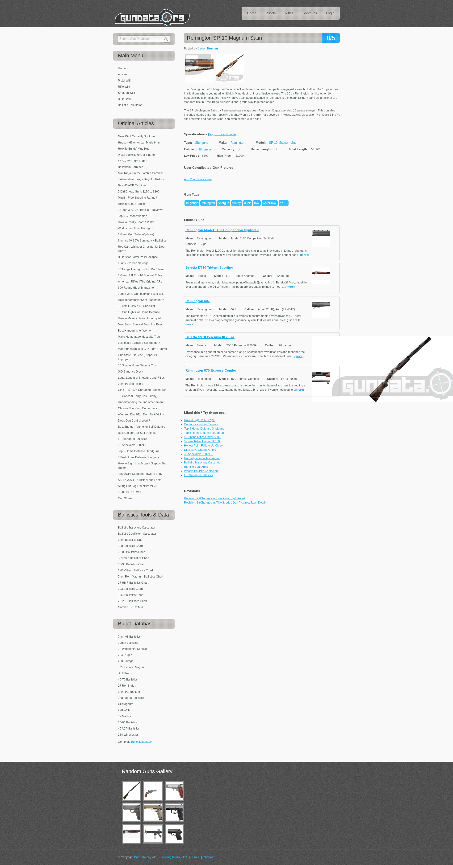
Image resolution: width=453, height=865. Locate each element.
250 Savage (126, 661)
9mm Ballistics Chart (131, 539)
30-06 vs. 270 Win (129, 492)
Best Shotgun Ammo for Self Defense (141, 426)
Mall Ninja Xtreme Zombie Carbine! (140, 173)
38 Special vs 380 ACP (198, 454)
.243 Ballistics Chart (130, 595)
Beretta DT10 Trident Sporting (209, 267)
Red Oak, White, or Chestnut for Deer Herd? (141, 249)
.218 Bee (124, 673)
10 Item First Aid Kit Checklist (136, 306)
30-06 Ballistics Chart (131, 552)
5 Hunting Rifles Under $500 (202, 437)
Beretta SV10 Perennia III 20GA (210, 337)
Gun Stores (125, 498)
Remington (238, 142)
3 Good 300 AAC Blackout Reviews (140, 210)
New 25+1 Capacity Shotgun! (136, 136)
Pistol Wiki (124, 80)
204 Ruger (125, 655)
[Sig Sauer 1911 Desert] (154, 823)
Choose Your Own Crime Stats (137, 408)
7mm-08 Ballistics (129, 636)
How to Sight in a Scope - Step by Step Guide (142, 465)
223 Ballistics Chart (130, 588)
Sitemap (209, 857)
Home (122, 68)
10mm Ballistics (128, 642)
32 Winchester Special (132, 649)
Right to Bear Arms (196, 466)
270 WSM (124, 710)
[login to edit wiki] (222, 134)
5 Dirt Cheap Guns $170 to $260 (138, 191)
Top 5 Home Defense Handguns (204, 433)
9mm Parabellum (129, 691)
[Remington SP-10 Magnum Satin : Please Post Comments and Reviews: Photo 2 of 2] (230, 81)
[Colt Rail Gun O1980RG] (132, 823)
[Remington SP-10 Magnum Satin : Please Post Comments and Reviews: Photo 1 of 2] (199, 81)
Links (195, 857)
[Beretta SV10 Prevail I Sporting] (132, 801)
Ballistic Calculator (130, 105)
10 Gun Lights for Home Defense (139, 312)
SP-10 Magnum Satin (283, 142)
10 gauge (205, 149)
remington (208, 203)
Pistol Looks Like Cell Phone (136, 154)
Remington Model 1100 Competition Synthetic (222, 230)
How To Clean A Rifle (131, 203)
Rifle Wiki (124, 86)
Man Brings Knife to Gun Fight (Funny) (142, 349)
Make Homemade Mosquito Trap (139, 336)
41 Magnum (125, 704)
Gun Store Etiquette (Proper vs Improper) (137, 357)
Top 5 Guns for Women (132, 216)
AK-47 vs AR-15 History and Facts (139, 480)
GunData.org (142, 857)
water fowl (270, 203)
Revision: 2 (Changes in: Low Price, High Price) (214, 498)
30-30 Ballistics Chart (131, 564)
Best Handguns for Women (135, 330)
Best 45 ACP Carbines (132, 185)
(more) (304, 255)
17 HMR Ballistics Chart (133, 582)
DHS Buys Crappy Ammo (200, 449)
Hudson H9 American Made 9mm (139, 142)
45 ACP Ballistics (129, 728)
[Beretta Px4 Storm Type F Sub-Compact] (175, 844)
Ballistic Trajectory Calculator (202, 462)
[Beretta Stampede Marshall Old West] (154, 801)
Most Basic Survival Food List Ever (140, 324)
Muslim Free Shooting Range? (137, 197)
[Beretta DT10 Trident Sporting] (132, 844)
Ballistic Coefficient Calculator (137, 533)
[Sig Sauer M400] (154, 844)
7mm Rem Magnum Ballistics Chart (140, 576)
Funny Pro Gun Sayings (133, 263)
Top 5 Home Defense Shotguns (204, 428)
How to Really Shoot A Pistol (136, 222)
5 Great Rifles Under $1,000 (202, 441)
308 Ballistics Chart (130, 546)
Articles (122, 74)
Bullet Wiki (124, 99)
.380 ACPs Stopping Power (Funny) (140, 474)
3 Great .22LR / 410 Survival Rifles (140, 275)
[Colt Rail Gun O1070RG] (175, 801)
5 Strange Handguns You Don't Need (141, 269)
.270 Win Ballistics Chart (133, 558)
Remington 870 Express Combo (210, 370)
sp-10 (283, 203)
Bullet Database (141, 741)
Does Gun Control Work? (134, 420)
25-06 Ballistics (128, 722)
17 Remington (127, 685)
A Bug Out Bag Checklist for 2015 (139, 486)
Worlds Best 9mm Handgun (135, 228)
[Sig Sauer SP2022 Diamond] (175, 823)
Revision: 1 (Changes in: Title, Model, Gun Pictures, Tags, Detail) (225, 502)
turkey (236, 203)
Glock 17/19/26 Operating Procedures (142, 390)
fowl (257, 203)
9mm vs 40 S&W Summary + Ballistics (142, 240)
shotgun (223, 203)
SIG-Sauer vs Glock (130, 371)
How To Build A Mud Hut (133, 148)
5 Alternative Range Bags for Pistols (141, 179)
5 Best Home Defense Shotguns (138, 457)
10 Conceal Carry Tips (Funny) (137, 396)
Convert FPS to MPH (131, 607)
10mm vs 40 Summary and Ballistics (141, 293)
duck (247, 203)
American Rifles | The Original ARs (140, 281)
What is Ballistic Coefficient (201, 471)
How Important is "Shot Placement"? (141, 300)
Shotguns (201, 142)
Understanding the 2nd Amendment (141, 402)
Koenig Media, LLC (174, 857)
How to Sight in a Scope (199, 420)
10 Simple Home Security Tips (137, 365)
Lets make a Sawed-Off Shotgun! (139, 342)
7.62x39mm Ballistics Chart (135, 570)
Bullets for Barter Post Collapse (138, 257)
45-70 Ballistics (128, 679)
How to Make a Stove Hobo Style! (139, 318)
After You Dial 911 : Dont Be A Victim (141, 414)
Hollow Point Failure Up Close (203, 445)
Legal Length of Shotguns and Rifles (141, 377)
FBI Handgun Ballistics (198, 475)
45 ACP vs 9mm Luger (132, 161)
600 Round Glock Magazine (136, 287)
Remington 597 (197, 301)
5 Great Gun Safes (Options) (136, 234)
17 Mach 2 (124, 716)
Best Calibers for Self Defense (137, 433)
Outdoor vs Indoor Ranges (201, 424)
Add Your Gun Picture (198, 179)
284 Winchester (128, 734)
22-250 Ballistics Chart (132, 601)
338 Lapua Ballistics (131, 698)
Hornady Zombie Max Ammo (202, 458)
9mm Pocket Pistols (130, 383)
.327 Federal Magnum (132, 667)
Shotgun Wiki (126, 92)
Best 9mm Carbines (130, 167)
